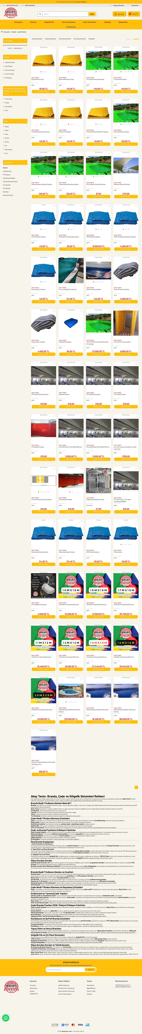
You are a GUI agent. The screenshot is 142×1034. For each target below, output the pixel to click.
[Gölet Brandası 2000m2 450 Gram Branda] (126, 690)
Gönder (90, 969)
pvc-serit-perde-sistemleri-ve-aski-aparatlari (125, 448)
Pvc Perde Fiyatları (120, 394)
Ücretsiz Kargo (9, 70)
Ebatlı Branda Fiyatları (38, 237)
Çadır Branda (7, 171)
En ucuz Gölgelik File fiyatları (68, 289)
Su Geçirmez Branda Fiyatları (40, 132)
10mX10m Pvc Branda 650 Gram (69, 604)
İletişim (32, 991)
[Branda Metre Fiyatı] (43, 60)
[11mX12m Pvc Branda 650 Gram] (43, 638)
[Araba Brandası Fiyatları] (126, 270)
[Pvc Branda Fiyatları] (126, 60)
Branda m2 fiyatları (65, 132)
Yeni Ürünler (8, 66)
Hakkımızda (33, 988)
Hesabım (89, 994)
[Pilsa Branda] (126, 533)
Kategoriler (8, 162)
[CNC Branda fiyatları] (98, 533)
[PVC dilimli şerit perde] (98, 375)
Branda (33, 22)
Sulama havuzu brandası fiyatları (41, 184)
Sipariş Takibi (91, 991)
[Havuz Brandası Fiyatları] (126, 113)
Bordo (7, 142)
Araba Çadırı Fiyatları (38, 342)
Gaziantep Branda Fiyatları (39, 552)
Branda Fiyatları (8, 195)
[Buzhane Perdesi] (71, 375)
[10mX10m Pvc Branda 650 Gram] (71, 585)
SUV (6, 110)
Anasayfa (18, 22)
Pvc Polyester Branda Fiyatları (96, 184)
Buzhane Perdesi (64, 394)
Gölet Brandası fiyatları (93, 289)
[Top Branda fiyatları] (71, 323)
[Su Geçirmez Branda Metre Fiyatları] (98, 113)
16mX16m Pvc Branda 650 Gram (124, 657)
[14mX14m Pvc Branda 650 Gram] (98, 638)
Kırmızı (7, 138)
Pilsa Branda (118, 552)
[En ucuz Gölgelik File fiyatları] (71, 270)
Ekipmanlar (123, 22)
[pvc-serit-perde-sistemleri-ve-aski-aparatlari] (126, 428)
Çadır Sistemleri (89, 22)
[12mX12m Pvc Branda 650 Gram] (71, 638)
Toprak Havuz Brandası (10, 181)
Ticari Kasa (8, 99)
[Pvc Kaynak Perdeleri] (71, 480)
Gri (6, 146)
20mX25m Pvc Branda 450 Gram (41, 709)
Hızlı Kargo (8, 78)
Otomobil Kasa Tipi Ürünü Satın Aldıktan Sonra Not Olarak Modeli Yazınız (15, 91)
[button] (41, 72)
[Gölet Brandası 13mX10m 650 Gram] (98, 690)
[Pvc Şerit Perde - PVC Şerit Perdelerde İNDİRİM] (126, 480)
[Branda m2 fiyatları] (71, 113)
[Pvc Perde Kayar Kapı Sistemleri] (43, 480)
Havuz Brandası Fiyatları (121, 132)
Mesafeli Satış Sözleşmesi (66, 988)
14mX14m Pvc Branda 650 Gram (96, 657)
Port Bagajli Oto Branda (39, 604)
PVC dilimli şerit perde (93, 394)
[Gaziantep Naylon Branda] (71, 533)
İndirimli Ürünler (10, 62)
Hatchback (8, 106)
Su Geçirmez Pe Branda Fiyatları (69, 237)
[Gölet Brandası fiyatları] (98, 270)
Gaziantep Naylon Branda (67, 552)
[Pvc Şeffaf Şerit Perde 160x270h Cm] (98, 428)
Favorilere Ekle (136, 154)
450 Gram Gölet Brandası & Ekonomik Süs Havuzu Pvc (43, 763)
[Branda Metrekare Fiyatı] (71, 60)
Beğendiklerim (91, 988)
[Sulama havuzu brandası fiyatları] (43, 165)
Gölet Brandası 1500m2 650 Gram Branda (69, 711)
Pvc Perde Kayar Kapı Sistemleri (41, 499)
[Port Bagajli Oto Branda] (43, 585)
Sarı (6, 153)
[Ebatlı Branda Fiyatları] (43, 218)
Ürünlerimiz (71, 27)
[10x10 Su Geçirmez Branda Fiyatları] (126, 218)
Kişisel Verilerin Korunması (66, 991)
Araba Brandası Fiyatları (121, 289)
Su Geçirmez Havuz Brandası (95, 79)
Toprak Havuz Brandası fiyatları (69, 184)
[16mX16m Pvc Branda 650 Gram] (126, 638)
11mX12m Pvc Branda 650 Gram (41, 657)
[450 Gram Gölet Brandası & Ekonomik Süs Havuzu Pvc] (43, 743)
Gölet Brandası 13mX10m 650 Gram (97, 709)
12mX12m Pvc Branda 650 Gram (69, 657)
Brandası (6, 192)
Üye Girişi (121, 14)
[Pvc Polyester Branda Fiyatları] (98, 165)
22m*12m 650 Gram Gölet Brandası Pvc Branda (97, 343)
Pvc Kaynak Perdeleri (65, 499)
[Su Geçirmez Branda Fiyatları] (43, 113)
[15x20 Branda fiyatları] (98, 218)
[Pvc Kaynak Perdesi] (43, 428)
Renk (6, 121)
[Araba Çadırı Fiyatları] (43, 323)
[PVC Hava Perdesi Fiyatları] (43, 375)
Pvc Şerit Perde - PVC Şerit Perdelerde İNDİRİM (122, 500)
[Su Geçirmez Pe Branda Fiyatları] (71, 218)
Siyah (7, 130)
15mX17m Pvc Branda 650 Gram (124, 604)
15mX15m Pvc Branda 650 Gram (96, 604)
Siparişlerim (90, 985)
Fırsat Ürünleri (9, 74)
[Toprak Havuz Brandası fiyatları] (71, 165)
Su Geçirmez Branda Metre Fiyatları (97, 132)
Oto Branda (6, 185)
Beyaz (7, 126)
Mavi (6, 134)
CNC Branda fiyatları (92, 552)
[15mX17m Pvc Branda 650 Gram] (126, 585)
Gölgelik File (49, 22)
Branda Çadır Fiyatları (38, 289)
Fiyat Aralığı (8, 41)
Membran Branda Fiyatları (122, 184)
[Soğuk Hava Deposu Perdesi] (98, 480)
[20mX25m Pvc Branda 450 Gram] (43, 690)
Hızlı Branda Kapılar (9, 178)
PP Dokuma (6, 175)
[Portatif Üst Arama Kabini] (126, 323)
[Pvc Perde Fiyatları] (126, 375)
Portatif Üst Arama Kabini (122, 342)
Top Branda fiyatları (65, 342)
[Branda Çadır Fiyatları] (43, 270)
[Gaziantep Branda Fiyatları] (43, 533)
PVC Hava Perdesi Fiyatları (39, 394)
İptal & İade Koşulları (65, 994)
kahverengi (8, 149)
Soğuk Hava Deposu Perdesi (95, 499)
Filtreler (6, 57)
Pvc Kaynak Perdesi (37, 447)
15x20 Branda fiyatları (93, 237)
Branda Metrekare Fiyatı (66, 79)
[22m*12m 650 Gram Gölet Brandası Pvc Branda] (98, 323)
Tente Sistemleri (68, 22)
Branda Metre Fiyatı (37, 79)
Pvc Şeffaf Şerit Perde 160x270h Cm (97, 447)
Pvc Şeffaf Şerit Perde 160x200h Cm (70, 447)
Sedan (7, 103)
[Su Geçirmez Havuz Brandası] (98, 60)
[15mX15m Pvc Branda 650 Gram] (98, 585)
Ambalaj (107, 22)
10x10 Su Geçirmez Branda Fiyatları (125, 237)
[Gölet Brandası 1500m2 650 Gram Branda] (71, 690)
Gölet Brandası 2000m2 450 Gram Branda (124, 711)
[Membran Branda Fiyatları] (126, 165)
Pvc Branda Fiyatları (120, 79)
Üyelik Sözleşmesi (63, 985)
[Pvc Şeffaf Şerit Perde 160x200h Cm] (71, 428)
